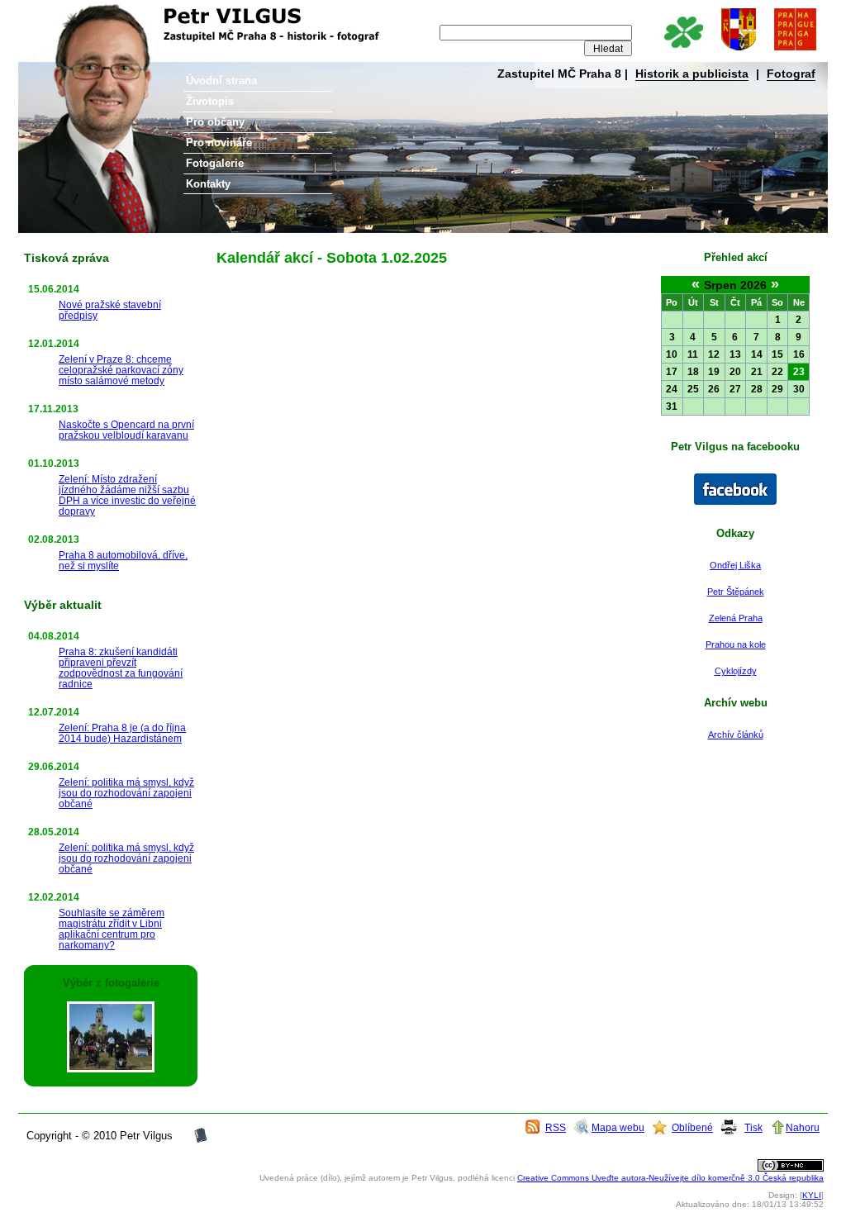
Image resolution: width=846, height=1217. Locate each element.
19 (714, 372)
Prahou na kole (736, 644)
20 (735, 372)
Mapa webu (618, 1127)
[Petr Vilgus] (735, 501)
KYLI (811, 1195)
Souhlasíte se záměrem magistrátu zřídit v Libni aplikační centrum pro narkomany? (111, 928)
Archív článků (735, 734)
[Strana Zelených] (682, 51)
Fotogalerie (215, 163)
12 (714, 354)
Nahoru (803, 1127)
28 (757, 389)
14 (757, 354)
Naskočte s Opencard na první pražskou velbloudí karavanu (126, 429)
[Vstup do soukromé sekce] (200, 1140)
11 (692, 354)
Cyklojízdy (736, 671)
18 (693, 372)
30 (799, 389)
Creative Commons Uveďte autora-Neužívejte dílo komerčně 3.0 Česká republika (670, 1177)
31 (671, 406)
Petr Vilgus (73, 12)
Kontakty (208, 184)
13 (735, 354)
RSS (555, 1127)
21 (757, 372)
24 (671, 389)
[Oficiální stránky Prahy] (795, 51)
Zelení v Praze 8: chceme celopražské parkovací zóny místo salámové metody (121, 370)
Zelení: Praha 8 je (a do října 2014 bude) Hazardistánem (122, 733)
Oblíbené (692, 1127)
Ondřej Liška (735, 565)
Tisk (753, 1127)
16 (799, 354)
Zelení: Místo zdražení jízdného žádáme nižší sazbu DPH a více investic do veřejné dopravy (127, 494)
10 (671, 354)
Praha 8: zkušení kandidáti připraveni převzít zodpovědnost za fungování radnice (121, 667)
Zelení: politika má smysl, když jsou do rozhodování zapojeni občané (126, 793)
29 (777, 389)
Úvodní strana (221, 80)
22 (777, 372)
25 (693, 389)
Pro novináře (219, 142)
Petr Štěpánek (735, 592)
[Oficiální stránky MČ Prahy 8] (738, 51)
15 (777, 354)
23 (799, 372)
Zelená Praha (736, 618)
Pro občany (215, 122)
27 (735, 389)
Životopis (210, 101)
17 (671, 372)
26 (714, 389)
